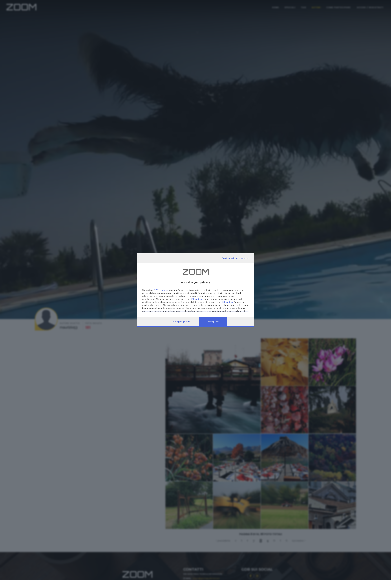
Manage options (181, 321)
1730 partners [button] (161, 290)
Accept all (213, 321)
